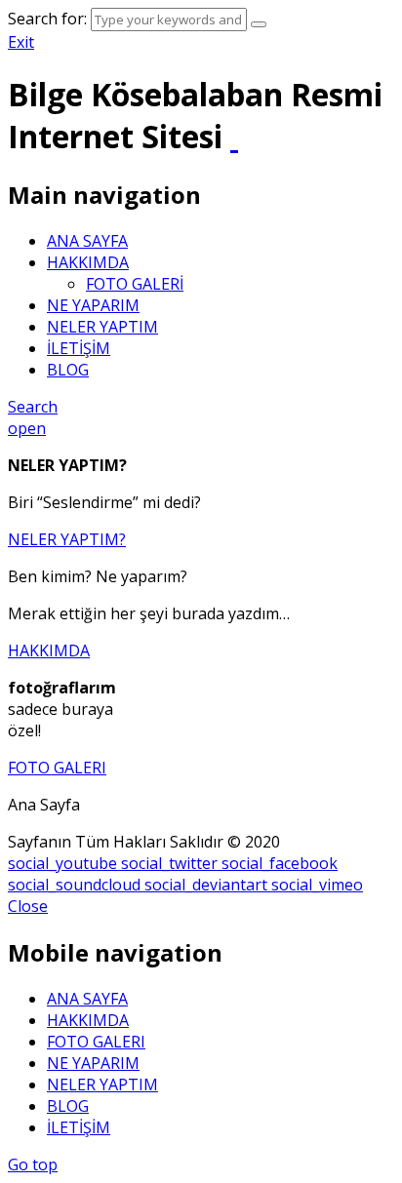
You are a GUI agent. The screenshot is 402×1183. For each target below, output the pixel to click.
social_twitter (171, 863)
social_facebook (279, 863)
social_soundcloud (76, 884)
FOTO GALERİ (134, 284)
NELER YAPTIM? (67, 539)
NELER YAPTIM (102, 326)
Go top (33, 1164)
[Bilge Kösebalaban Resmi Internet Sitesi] (234, 136)
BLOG (68, 369)
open (27, 428)
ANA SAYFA (87, 241)
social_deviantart (207, 884)
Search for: (47, 18)
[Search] (258, 24)
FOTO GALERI (57, 767)
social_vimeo (317, 884)
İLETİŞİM (78, 348)
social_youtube (64, 863)
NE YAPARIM (93, 305)
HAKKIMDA (88, 262)
